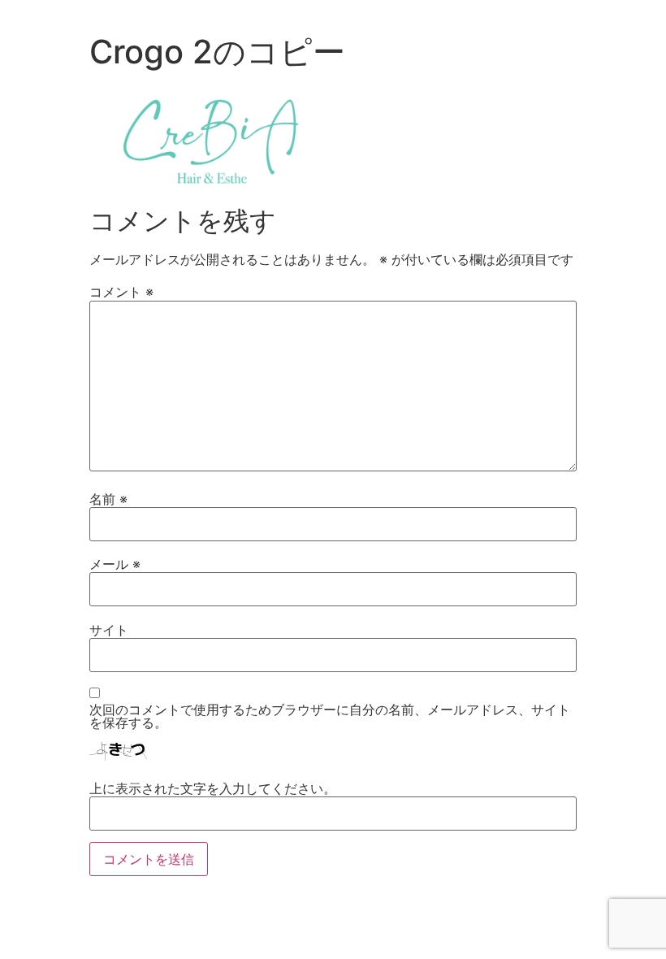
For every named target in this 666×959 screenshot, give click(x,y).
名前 (108, 499)
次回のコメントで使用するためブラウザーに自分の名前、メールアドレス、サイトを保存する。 (329, 716)
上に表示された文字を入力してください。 (212, 788)
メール (115, 564)
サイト (108, 629)
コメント (121, 291)
